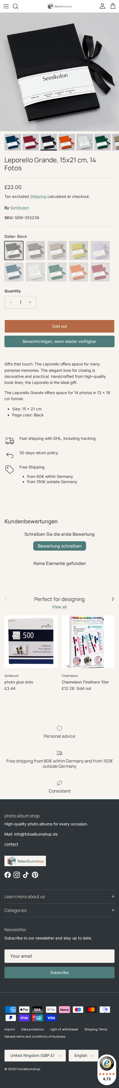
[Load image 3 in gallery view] (59, 72)
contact (11, 844)
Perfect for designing (59, 599)
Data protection (32, 1029)
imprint (9, 1029)
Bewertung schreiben (59, 546)
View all (59, 606)
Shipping (38, 196)
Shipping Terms (95, 1029)
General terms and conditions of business (35, 1036)
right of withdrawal (64, 1029)
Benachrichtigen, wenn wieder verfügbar (59, 341)
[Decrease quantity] (9, 302)
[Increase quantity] (31, 302)
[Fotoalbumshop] (59, 6)
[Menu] (6, 6)
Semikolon (19, 207)
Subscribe (59, 972)
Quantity (12, 291)
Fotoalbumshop (28, 1069)
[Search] (18, 6)
